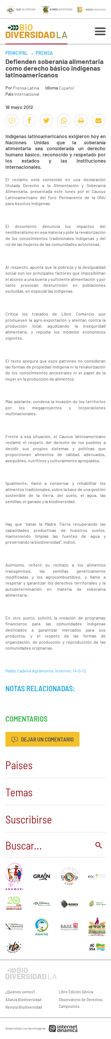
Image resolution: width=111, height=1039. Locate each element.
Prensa (44, 52)
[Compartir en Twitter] (46, 120)
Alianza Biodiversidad (23, 999)
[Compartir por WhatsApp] (63, 120)
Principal (16, 52)
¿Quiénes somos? (20, 991)
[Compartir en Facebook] (29, 120)
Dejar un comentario (47, 739)
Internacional (26, 93)
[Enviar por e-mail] (98, 120)
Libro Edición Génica (76, 991)
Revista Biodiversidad (23, 1006)
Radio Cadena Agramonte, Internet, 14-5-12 (45, 670)
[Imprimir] (81, 120)
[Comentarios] (11, 120)
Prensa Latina (26, 87)
